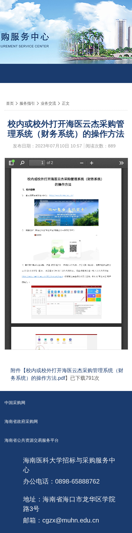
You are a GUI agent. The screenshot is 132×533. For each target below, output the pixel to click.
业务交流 (48, 103)
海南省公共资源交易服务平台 (31, 440)
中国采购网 (14, 402)
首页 (10, 103)
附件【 (18, 370)
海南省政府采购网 (21, 421)
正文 (66, 103)
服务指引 (27, 103)
